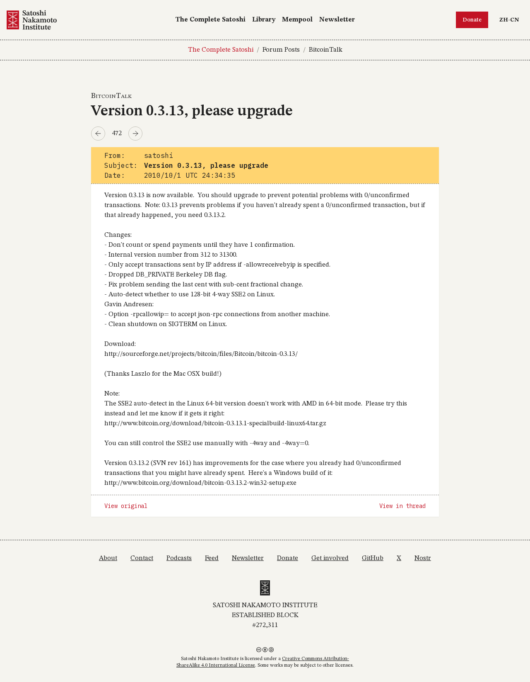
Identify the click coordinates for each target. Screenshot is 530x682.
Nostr (422, 558)
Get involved (330, 558)
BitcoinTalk (325, 50)
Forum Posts (281, 50)
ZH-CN (511, 20)
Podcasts (179, 558)
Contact (141, 558)
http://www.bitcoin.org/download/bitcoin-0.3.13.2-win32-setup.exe (200, 483)
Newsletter (337, 20)
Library (263, 20)
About (108, 558)
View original (125, 506)
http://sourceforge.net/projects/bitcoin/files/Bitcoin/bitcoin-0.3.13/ (201, 354)
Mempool (297, 20)
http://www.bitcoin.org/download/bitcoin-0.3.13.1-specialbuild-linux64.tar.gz (215, 423)
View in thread (402, 506)
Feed (212, 558)
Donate (472, 20)
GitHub (372, 558)
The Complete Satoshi (210, 20)
